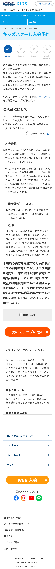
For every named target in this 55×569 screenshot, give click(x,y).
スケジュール (25, 15)
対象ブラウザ (43, 96)
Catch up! (12, 445)
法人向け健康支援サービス (17, 523)
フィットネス (14, 455)
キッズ (10, 465)
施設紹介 (41, 15)
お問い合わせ (10, 548)
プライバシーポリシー (34, 559)
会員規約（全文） (38, 133)
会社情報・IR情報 (12, 517)
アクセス (4, 22)
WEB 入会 (27, 480)
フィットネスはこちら (44, 3)
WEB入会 (15, 28)
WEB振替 (32, 22)
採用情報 (8, 536)
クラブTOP (6, 28)
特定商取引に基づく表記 (27, 562)
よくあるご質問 (11, 542)
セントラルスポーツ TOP (20, 435)
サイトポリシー (17, 559)
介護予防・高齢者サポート (17, 530)
